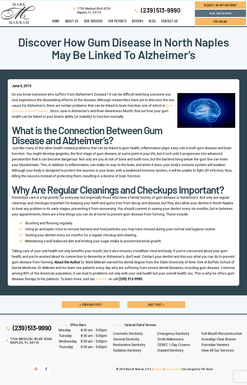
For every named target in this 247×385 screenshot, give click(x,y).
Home (55, 21)
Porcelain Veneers (215, 345)
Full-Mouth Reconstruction (221, 334)
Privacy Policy (172, 369)
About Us (71, 21)
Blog (152, 21)
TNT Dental (207, 369)
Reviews (137, 21)
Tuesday (65, 336)
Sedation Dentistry (127, 350)
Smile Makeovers (170, 339)
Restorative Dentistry (129, 345)
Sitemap (158, 369)
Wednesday (68, 341)
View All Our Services (217, 350)
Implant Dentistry (170, 350)
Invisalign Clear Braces (218, 339)
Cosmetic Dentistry (128, 334)
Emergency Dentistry (173, 334)
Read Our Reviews (220, 13)
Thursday (66, 347)
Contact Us (169, 21)
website (102, 279)
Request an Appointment (220, 5)
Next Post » (156, 304)
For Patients (117, 21)
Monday (65, 330)
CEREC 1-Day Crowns (173, 345)
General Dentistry (126, 339)
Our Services (93, 21)
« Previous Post (91, 304)
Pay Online (220, 21)
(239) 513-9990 (160, 10)
